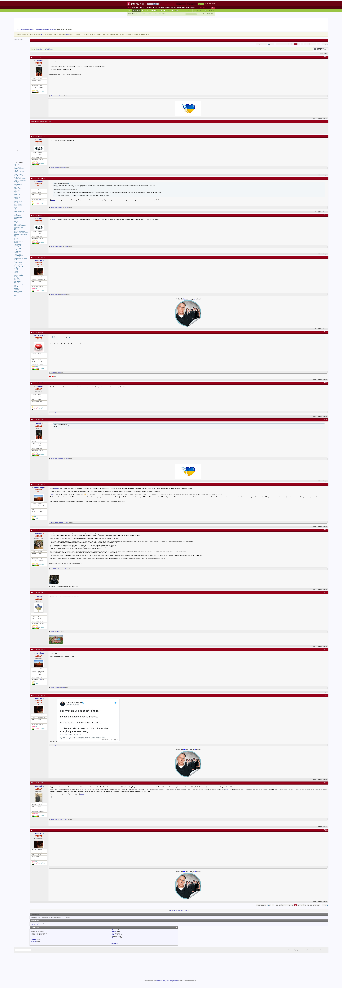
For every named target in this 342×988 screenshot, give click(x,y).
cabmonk (57, 95)
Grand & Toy (17, 197)
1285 (315, 44)
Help (206, 4)
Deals (137, 7)
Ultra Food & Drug (18, 284)
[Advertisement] (63, 129)
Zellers (15, 295)
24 (39, 560)
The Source (17, 279)
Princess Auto (17, 251)
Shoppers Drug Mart (19, 267)
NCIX (15, 237)
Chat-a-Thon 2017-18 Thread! (45, 49)
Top (176, 10)
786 (299, 44)
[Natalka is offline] (39, 607)
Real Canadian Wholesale (20, 258)
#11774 (325, 782)
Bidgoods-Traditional (19, 171)
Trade (211, 10)
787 (302, 44)
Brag (190, 10)
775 (287, 44)
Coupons (149, 7)
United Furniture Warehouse (18, 287)
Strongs (16, 272)
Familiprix (16, 185)
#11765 (325, 257)
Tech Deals (143, 7)
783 (290, 44)
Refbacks (33, 941)
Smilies (114, 931)
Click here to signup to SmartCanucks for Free (41, 121)
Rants (183, 7)
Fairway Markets (18, 184)
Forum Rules (114, 943)
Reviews (179, 7)
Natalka (52, 95)
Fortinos (16, 193)
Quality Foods (17, 254)
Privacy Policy (322, 950)
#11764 (325, 215)
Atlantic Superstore (19, 168)
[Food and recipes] (206, 8)
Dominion (16, 181)
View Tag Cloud (35, 924)
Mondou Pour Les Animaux (21, 232)
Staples (16, 271)
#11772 (325, 649)
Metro (15, 230)
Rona (15, 261)
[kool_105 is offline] (39, 271)
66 (39, 199)
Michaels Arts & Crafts (19, 231)
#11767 (325, 382)
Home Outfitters (18, 205)
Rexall (15, 259)
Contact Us (274, 950)
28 (39, 811)
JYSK (15, 214)
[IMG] (113, 933)
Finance (173, 7)
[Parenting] (208, 8)
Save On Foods (18, 264)
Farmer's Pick (17, 188)
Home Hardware (18, 204)
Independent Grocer (19, 211)
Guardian (16, 198)
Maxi (15, 228)
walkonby (61, 522)
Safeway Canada (18, 262)
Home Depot (17, 203)
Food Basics (17, 190)
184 (40, 514)
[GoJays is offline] (39, 148)
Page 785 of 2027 (262, 44)
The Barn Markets (18, 275)
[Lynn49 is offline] (39, 72)
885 (311, 44)
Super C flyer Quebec (19, 274)
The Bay (16, 277)
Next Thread (184, 910)
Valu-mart (16, 289)
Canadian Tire (17, 177)
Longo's (16, 221)
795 (305, 44)
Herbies (16, 200)
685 (280, 44)
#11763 (325, 178)
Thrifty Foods (17, 281)
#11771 (325, 592)
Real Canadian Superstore (20, 257)
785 (296, 44)
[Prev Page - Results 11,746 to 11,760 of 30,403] (273, 44)
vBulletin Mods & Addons (173, 980)
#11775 (325, 829)
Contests (167, 7)
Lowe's (15, 223)
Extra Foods (17, 183)
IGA (15, 208)
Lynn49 (39, 60)
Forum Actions (152, 13)
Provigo (16, 252)
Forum (136, 10)
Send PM (315, 118)
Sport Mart (16, 269)
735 (283, 44)
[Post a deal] (213, 8)
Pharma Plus (17, 247)
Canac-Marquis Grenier (20, 175)
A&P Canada (17, 166)
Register (212, 4)
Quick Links (161, 13)
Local (200, 10)
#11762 (325, 136)
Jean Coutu (17, 213)
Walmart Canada (18, 291)
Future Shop (17, 194)
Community (142, 13)
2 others (67, 458)
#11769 (325, 484)
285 (277, 44)
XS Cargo (16, 292)
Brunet (15, 173)
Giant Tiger (16, 195)
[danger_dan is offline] (39, 347)
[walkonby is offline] (39, 545)
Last (326, 44)
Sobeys (16, 268)
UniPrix (15, 285)
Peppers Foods (18, 244)
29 (39, 623)
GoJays (61, 95)
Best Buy (16, 170)
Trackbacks (115, 938)
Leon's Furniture (18, 217)
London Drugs (17, 220)
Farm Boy (16, 187)
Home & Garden (190, 7)
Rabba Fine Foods (18, 255)
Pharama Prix (17, 245)
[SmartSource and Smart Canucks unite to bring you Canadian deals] (21, 154)
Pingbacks (34, 939)
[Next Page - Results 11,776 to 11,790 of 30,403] (323, 44)
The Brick (16, 278)
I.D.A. (15, 207)
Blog (130, 10)
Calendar (134, 13)
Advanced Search (207, 14)
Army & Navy (17, 167)
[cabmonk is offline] (39, 798)
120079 (321, 49)
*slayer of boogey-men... (37, 923)
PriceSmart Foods (18, 249)
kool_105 (38, 261)
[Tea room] (201, 8)
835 (308, 44)
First (270, 44)
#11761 (325, 56)
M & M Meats (17, 224)
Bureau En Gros (18, 174)
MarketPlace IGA (18, 227)
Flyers (155, 7)
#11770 (325, 529)
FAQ (129, 13)
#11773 (325, 695)
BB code (114, 930)
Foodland (16, 191)
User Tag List (33, 40)
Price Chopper (17, 248)
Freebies (161, 7)
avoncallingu (39, 488)
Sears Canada (17, 265)
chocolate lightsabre (56, 923)
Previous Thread (175, 910)
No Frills (16, 238)
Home (133, 7)
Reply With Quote (323, 118)
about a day (47, 923)
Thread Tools (323, 53)
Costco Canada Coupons (20, 180)
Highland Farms (18, 201)
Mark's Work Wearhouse (20, 225)
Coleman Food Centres (20, 178)
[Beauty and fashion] (203, 8)
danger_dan (63, 167)
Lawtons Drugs (17, 215)
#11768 (325, 419)
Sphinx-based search (176, 982)
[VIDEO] (114, 934)
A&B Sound (17, 164)
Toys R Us (16, 282)
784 (293, 44)
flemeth (39, 182)
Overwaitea (17, 240)
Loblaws (16, 218)
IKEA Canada (17, 210)
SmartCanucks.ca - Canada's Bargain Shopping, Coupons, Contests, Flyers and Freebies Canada (298, 950)
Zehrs (15, 294)
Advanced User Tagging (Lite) (162, 980)
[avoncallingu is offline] (39, 498)
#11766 (325, 332)
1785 (318, 44)
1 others (66, 95)
